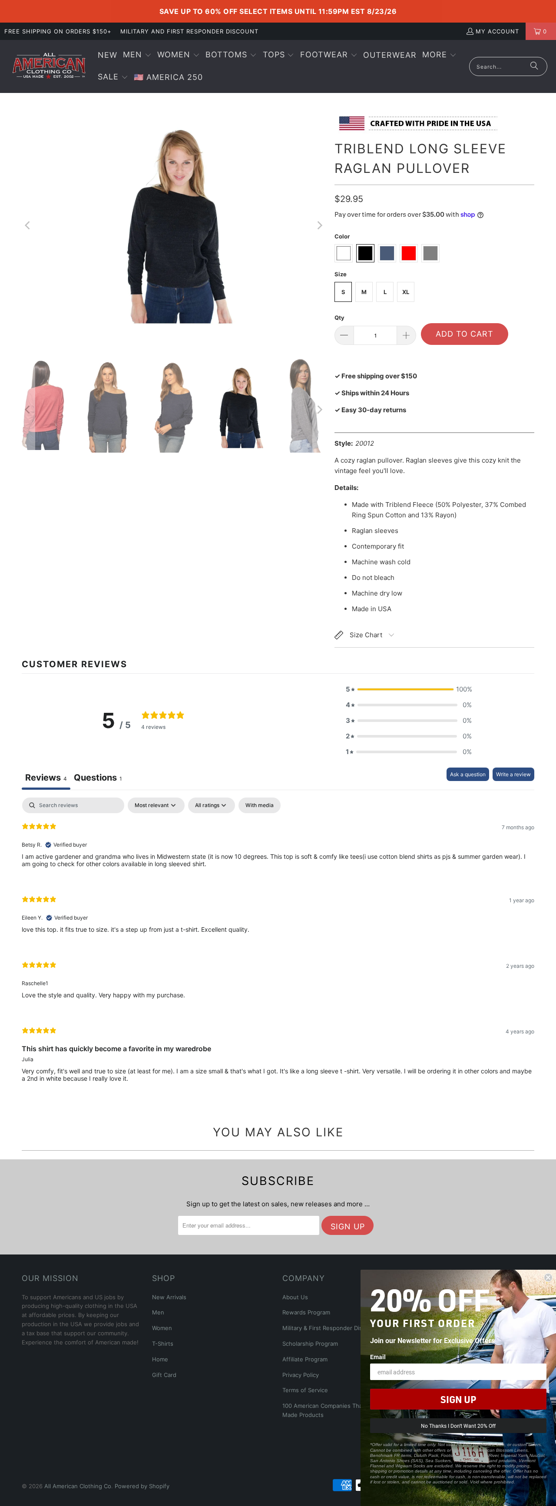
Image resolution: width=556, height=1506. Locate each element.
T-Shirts (162, 1343)
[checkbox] (259, 805)
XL (405, 291)
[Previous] (28, 225)
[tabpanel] (278, 947)
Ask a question (468, 774)
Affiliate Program (305, 1359)
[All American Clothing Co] (49, 66)
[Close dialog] (548, 1277)
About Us (295, 1297)
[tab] (98, 779)
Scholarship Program (310, 1343)
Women (162, 1327)
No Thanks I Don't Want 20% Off (458, 1425)
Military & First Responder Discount (330, 1327)
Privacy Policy (300, 1374)
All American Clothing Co (77, 1486)
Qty (339, 317)
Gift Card (164, 1374)
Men (158, 1312)
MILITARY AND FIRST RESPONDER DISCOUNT (189, 31)
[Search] (534, 66)
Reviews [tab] (46, 777)
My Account (497, 31)
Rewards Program (306, 1312)
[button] (137, 55)
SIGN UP (458, 1399)
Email (378, 1357)
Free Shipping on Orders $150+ (58, 31)
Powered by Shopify (142, 1486)
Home (160, 1359)
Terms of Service (305, 1390)
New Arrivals (169, 1297)
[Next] (319, 225)
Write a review (513, 774)
